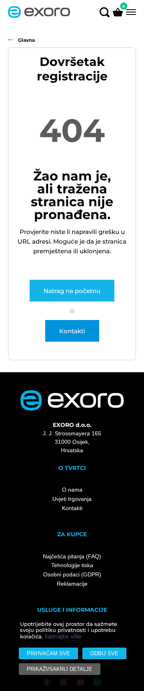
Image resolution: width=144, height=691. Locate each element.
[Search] (105, 11)
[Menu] (130, 11)
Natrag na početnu (72, 291)
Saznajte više (63, 636)
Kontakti (72, 331)
